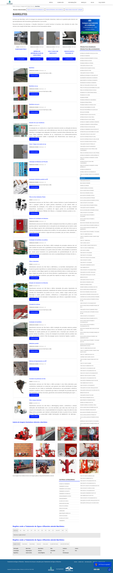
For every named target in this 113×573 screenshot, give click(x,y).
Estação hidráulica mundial (86, 188)
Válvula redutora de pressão (87, 190)
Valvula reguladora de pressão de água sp (89, 418)
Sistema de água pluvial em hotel (88, 114)
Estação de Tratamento (64, 483)
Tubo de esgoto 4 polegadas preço (88, 269)
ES (27, 530)
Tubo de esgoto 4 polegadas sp (87, 385)
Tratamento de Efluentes (65, 488)
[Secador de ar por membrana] (21, 136)
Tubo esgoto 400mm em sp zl (86, 478)
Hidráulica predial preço (86, 284)
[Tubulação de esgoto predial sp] (89, 434)
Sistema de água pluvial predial (87, 119)
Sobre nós (81, 562)
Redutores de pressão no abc (87, 282)
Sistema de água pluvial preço (87, 117)
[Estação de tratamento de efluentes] (21, 296)
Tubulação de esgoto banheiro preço (89, 309)
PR (35, 530)
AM (62, 530)
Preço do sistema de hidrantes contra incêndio (89, 158)
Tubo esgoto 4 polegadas (86, 252)
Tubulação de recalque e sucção (87, 274)
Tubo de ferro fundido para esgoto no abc (89, 360)
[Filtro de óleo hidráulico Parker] (21, 210)
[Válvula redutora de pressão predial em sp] (89, 450)
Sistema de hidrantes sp (85, 169)
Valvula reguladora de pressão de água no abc (89, 300)
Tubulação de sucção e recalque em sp (89, 387)
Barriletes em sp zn (84, 392)
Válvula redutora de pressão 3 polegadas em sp (87, 321)
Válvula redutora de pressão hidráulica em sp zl (89, 333)
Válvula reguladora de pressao (87, 197)
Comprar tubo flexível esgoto (87, 356)
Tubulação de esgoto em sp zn (87, 279)
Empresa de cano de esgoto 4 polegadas (89, 421)
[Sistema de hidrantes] (89, 466)
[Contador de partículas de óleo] (21, 392)
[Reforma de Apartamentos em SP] (21, 374)
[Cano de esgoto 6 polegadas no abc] (23, 450)
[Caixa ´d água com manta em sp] (21, 157)
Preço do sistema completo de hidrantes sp (89, 175)
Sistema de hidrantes (85, 55)
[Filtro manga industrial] (21, 413)
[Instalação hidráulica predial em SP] (21, 192)
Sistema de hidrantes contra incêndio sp (54, 9)
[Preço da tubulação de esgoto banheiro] (45, 466)
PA (66, 530)
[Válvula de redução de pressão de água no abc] (45, 450)
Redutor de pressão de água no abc (88, 291)
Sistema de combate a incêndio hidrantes (89, 121)
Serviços (95, 562)
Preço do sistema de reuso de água (88, 90)
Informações (88, 562)
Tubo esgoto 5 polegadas (86, 262)
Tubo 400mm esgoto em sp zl (86, 382)
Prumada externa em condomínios (88, 99)
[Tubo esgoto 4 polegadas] (67, 434)
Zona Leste (45, 544)
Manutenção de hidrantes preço (87, 400)
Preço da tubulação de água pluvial (88, 85)
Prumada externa (84, 97)
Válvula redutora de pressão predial (88, 205)
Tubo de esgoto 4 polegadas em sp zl (88, 497)
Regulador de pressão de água (87, 195)
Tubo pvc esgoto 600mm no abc (87, 475)
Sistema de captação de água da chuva (89, 53)
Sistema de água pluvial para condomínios (86, 162)
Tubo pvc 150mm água (85, 240)
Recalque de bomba (84, 112)
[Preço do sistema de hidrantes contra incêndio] (67, 450)
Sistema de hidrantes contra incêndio (89, 124)
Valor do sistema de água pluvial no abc (89, 139)
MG (24, 530)
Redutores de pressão (85, 183)
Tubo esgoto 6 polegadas (86, 255)
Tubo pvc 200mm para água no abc (88, 348)
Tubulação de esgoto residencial (88, 146)
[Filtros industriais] (21, 275)
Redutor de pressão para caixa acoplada (89, 222)
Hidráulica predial (84, 185)
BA (49, 530)
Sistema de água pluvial (85, 70)
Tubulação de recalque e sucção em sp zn (89, 390)
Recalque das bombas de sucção (87, 107)
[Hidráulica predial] (21, 357)
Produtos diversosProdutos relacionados (90, 48)
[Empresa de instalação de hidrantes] (21, 232)
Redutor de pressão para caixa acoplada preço (89, 329)
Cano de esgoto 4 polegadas (86, 202)
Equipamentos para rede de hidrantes (88, 77)
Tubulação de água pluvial (86, 65)
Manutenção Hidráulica (64, 513)
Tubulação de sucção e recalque (87, 272)
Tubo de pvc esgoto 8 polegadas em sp (89, 373)
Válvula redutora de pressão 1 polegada (73, 9)
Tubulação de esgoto (85, 180)
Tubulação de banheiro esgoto (87, 264)
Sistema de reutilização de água (87, 68)
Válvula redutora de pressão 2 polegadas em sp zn (87, 325)
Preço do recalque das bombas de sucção (90, 87)
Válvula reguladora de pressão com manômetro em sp (88, 337)
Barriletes (82, 178)
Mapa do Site (101, 562)
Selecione (16, 530)
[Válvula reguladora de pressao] (23, 466)
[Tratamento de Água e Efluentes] (9, 4)
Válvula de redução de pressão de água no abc (89, 312)
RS (42, 530)
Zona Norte (24, 544)
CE (53, 530)
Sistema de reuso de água (86, 60)
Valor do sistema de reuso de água (88, 141)
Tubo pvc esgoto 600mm (85, 363)
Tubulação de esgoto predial (87, 72)
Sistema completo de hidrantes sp (88, 171)
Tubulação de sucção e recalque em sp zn (89, 500)
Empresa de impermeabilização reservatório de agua (87, 345)
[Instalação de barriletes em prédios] (21, 253)
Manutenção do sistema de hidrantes (88, 80)
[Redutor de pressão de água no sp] (45, 434)
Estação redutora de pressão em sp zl (89, 318)
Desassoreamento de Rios (65, 496)
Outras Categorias (67, 479)
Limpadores (62, 510)
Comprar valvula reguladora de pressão (89, 296)
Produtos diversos (63, 505)
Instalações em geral (64, 503)
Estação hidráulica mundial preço (88, 404)
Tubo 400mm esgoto (84, 267)
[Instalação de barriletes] (21, 335)
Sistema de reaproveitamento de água (89, 58)
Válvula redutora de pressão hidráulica (89, 225)
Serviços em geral (63, 508)
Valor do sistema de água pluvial (88, 136)
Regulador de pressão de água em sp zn (89, 294)
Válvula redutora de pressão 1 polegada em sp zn (89, 341)
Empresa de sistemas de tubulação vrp (35, 9)
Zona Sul (39, 544)
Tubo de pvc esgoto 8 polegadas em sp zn (89, 485)
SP (31, 530)
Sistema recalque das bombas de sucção (89, 131)
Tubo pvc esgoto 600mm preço (87, 247)
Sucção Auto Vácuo (63, 501)
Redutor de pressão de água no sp (88, 409)
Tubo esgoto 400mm (84, 250)
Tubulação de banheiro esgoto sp (88, 493)
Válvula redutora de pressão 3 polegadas (87, 215)
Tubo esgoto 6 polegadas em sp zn (88, 370)
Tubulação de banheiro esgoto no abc (89, 380)
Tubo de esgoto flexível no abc (87, 488)
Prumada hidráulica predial (86, 63)
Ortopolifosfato (63, 515)
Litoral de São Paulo (64, 544)
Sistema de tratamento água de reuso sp (89, 129)
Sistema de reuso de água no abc (87, 126)
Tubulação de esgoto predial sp (87, 144)
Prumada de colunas (85, 95)
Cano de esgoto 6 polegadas (86, 212)
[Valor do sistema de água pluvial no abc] (23, 434)
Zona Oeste (32, 544)
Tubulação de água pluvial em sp (87, 134)
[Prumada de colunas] (21, 317)
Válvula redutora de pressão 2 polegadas (87, 219)
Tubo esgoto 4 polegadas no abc (87, 368)
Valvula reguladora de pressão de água (89, 200)
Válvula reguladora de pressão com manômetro (88, 228)
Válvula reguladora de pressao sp (88, 414)
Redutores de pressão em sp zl (87, 397)
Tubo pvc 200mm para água (86, 234)
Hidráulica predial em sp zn (86, 402)
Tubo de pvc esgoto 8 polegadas (87, 257)
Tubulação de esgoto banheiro (87, 207)
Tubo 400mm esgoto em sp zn (86, 495)
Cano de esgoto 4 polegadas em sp (88, 303)
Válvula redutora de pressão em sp (88, 289)
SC (38, 530)
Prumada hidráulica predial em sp (88, 104)
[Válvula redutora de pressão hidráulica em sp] (67, 466)
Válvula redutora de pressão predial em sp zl (89, 306)
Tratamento (62, 520)
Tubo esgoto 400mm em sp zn (86, 365)
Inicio (75, 562)
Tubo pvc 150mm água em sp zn (87, 354)
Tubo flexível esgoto (85, 242)
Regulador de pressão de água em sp (88, 412)
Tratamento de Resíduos (64, 493)
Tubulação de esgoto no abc (86, 395)
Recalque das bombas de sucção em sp (89, 109)
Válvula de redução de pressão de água (89, 210)
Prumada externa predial (86, 102)
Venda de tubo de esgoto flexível (88, 375)
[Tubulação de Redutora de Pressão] (21, 175)
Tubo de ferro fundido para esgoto (88, 245)
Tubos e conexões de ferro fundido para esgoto (89, 237)
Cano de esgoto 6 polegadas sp (87, 315)
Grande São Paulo (54, 544)
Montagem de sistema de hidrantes (88, 82)
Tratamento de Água (63, 486)
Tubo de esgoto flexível (85, 260)
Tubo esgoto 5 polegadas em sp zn (88, 378)
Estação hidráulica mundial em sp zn (88, 287)
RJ (20, 530)
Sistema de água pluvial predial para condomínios (88, 149)
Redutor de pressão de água (86, 192)
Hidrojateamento (63, 498)
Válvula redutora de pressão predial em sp (89, 424)
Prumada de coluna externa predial (88, 92)
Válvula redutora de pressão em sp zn (89, 407)
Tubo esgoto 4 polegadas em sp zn (88, 480)
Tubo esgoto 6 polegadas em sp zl (88, 483)
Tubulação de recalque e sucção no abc (89, 502)
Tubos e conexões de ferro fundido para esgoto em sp (89, 351)
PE (45, 530)
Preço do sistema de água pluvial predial (89, 152)
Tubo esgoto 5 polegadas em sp (87, 490)
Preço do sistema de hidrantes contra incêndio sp (89, 166)
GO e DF (57, 530)
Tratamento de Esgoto (64, 491)
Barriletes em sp (84, 277)
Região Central (17, 544)
